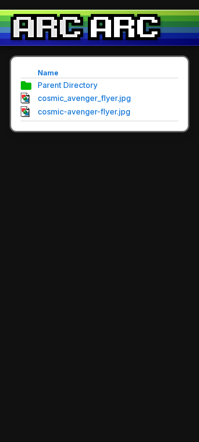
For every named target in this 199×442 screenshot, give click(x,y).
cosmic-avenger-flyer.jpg (84, 111)
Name (48, 73)
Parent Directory (68, 85)
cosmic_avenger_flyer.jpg (84, 98)
